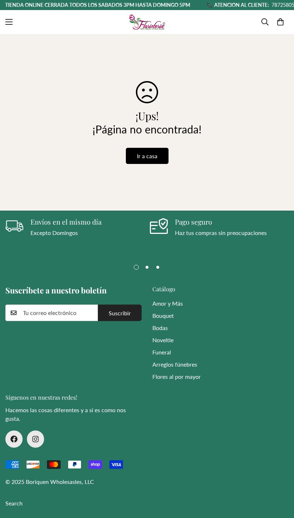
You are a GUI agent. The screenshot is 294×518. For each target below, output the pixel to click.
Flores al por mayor (176, 376)
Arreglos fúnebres (174, 364)
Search (14, 503)
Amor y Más (167, 303)
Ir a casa (147, 155)
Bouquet (163, 315)
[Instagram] (35, 439)
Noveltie (163, 339)
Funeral (161, 352)
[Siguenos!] (14, 439)
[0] (280, 22)
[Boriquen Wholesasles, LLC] (147, 22)
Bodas (160, 327)
